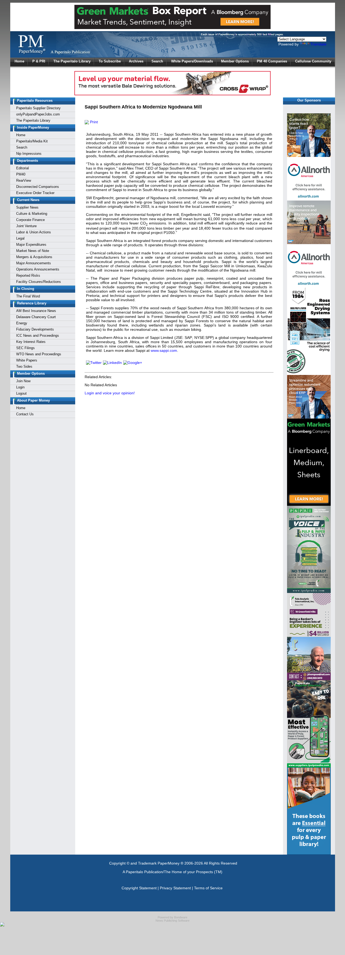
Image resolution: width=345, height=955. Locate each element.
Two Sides (24, 366)
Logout (21, 393)
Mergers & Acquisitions (34, 257)
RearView (23, 180)
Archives (136, 61)
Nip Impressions (29, 154)
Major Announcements (33, 263)
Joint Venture (26, 226)
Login (20, 387)
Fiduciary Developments (35, 329)
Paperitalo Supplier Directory (38, 108)
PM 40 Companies (272, 61)
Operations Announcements (37, 269)
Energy (21, 323)
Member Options (235, 61)
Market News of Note (32, 251)
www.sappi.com (164, 350)
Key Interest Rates (31, 342)
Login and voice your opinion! (110, 393)
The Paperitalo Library (72, 61)
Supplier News (27, 207)
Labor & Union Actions (33, 232)
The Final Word (28, 296)
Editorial (22, 168)
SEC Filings (25, 348)
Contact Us (25, 414)
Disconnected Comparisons (37, 187)
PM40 (20, 174)
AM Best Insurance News (36, 311)
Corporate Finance (30, 220)
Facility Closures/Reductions (38, 282)
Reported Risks (28, 275)
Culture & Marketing (31, 214)
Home (19, 61)
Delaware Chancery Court (36, 317)
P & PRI (38, 61)
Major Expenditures (31, 245)
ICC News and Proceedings (37, 335)
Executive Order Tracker (35, 193)
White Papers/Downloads (192, 61)
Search (157, 61)
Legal (20, 238)
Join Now (23, 381)
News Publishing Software (172, 920)
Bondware (180, 917)
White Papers (26, 360)
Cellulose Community (313, 61)
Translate (318, 44)
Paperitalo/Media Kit (32, 141)
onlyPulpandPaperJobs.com (38, 114)
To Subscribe (110, 61)
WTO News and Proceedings (38, 354)
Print (93, 122)
